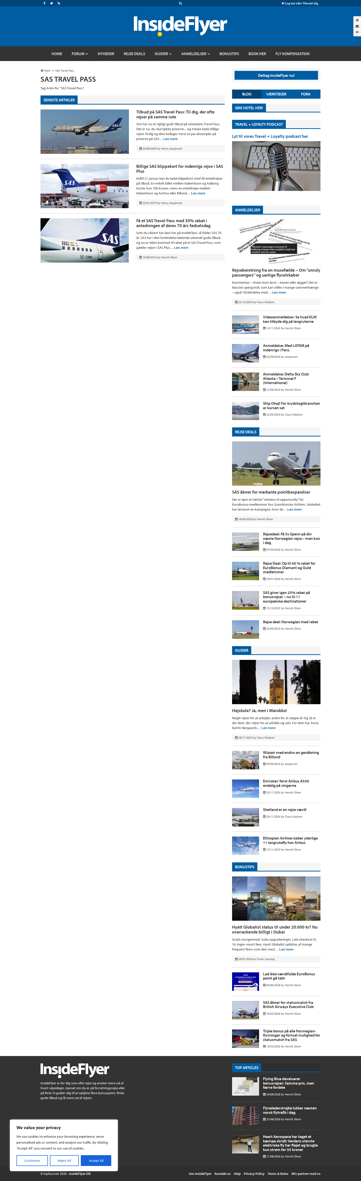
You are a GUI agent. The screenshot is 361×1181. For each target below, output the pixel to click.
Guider (241, 650)
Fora (305, 94)
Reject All (64, 1160)
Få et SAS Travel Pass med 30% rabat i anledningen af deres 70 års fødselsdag (173, 223)
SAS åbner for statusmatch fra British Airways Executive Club (288, 1004)
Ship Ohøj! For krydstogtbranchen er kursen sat (291, 405)
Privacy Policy (254, 1173)
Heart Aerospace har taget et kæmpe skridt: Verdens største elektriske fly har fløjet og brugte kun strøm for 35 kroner (290, 1143)
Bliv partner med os (306, 1173)
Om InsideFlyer (200, 1173)
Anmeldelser (247, 209)
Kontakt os (223, 1173)
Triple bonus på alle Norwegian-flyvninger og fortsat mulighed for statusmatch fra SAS (291, 1035)
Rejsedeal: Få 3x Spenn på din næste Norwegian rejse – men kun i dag (291, 538)
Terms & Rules (278, 1173)
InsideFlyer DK (80, 1173)
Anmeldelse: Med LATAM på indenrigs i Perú (286, 347)
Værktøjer (276, 94)
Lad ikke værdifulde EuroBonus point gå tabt (289, 976)
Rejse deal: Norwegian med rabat (290, 621)
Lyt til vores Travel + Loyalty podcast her (270, 136)
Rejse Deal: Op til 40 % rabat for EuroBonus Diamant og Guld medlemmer (289, 567)
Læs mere (170, 139)
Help (237, 1173)
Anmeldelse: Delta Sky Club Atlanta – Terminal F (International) (286, 378)
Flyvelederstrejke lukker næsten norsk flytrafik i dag (290, 1110)
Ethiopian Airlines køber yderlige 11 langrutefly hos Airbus (290, 840)
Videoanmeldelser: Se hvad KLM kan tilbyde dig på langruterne (290, 319)
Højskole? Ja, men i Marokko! (259, 710)
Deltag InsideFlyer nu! (276, 75)
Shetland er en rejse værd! (284, 809)
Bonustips (244, 866)
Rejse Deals (245, 431)
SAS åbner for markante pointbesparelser (271, 492)
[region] (64, 1145)
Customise (32, 1160)
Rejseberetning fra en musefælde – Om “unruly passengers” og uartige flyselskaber (276, 272)
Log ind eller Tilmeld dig (301, 3)
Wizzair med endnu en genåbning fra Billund (291, 754)
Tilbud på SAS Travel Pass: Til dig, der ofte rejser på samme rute (175, 114)
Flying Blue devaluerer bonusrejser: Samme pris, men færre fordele (288, 1083)
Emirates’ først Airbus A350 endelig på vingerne (286, 783)
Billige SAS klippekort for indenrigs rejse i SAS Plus (179, 168)
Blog (246, 94)
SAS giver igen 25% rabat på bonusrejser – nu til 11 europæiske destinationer (286, 597)
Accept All (96, 1160)
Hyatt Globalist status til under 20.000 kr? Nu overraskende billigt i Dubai (275, 929)
